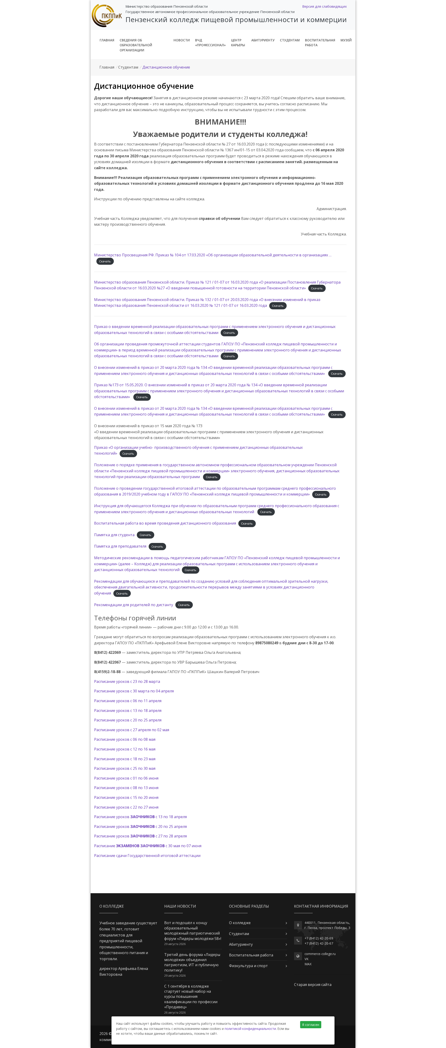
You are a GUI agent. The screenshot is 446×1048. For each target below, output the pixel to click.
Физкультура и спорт (248, 965)
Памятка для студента (114, 534)
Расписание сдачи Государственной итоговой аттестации (147, 855)
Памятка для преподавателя (120, 546)
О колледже (240, 922)
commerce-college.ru (320, 954)
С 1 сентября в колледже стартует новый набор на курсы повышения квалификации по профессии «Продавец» (190, 997)
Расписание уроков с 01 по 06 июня (126, 778)
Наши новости (180, 906)
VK (306, 959)
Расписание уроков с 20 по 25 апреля (127, 720)
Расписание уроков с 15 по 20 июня (126, 797)
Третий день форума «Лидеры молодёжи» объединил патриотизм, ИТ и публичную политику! (192, 962)
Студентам (290, 40)
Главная (107, 40)
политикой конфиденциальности (250, 1028)
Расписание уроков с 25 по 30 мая (124, 768)
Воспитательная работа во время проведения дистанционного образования (165, 523)
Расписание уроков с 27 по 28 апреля (140, 836)
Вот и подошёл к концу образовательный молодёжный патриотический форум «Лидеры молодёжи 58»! (192, 930)
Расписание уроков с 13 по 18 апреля (127, 710)
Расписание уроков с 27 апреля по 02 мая (131, 729)
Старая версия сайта (312, 984)
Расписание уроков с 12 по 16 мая (124, 749)
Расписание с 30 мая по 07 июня (147, 845)
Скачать (105, 261)
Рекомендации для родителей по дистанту (133, 604)
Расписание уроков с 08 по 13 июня (126, 787)
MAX (308, 964)
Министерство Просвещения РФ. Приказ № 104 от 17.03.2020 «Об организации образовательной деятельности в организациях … (212, 255)
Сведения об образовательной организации (136, 45)
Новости (182, 40)
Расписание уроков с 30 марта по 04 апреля (134, 691)
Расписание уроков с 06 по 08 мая (124, 739)
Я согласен (310, 1024)
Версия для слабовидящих (324, 6)
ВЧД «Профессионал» (210, 42)
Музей (346, 40)
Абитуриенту (263, 40)
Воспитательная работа (320, 42)
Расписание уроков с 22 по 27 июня (126, 807)
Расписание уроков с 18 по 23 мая (124, 758)
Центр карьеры (238, 42)
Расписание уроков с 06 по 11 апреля (127, 700)
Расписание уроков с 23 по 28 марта (127, 681)
